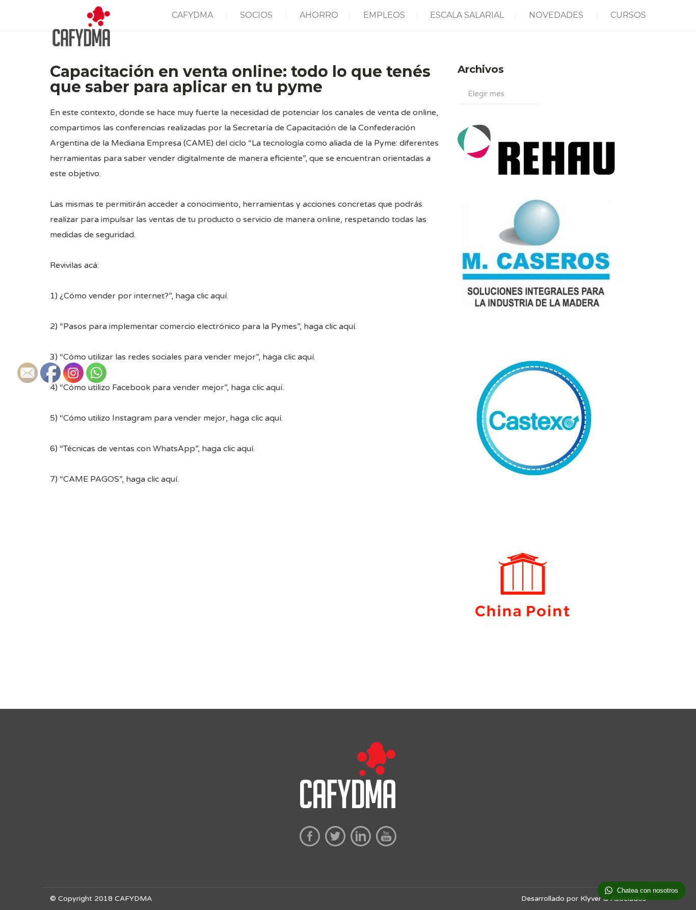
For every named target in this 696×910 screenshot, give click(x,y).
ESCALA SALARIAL (467, 15)
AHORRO (319, 15)
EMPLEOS (384, 15)
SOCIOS (256, 15)
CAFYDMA (192, 15)
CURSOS (628, 15)
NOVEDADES (556, 15)
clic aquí (212, 296)
